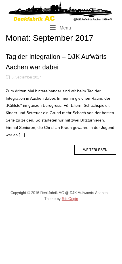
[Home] (61, 10)
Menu (64, 27)
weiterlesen (99, 151)
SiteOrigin (70, 199)
